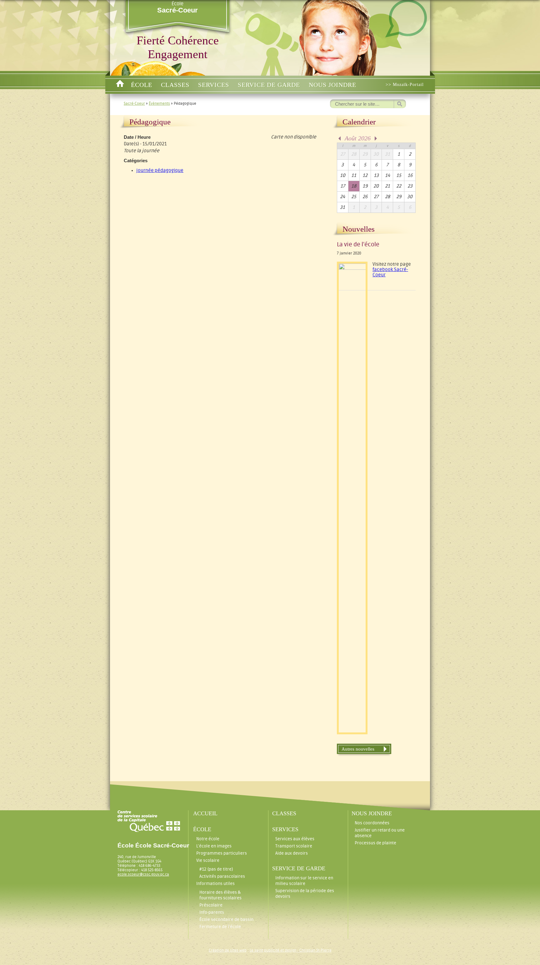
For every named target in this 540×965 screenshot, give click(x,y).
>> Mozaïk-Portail (405, 84)
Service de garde (269, 84)
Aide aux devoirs (291, 853)
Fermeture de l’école (220, 926)
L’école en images (214, 846)
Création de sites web (228, 950)
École (177, 7)
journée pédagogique (159, 170)
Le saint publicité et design (273, 950)
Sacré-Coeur (134, 103)
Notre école (207, 839)
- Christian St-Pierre (314, 950)
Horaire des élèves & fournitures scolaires (220, 895)
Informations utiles (215, 883)
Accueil (120, 85)
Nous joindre (332, 84)
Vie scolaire (207, 860)
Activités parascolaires (222, 876)
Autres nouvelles (358, 748)
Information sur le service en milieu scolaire (304, 880)
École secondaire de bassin (226, 919)
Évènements (159, 103)
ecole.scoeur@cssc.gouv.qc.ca (143, 874)
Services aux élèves (294, 839)
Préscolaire (210, 905)
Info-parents (211, 912)
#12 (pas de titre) (216, 869)
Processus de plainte (375, 843)
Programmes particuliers (221, 853)
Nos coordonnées (372, 823)
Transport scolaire (293, 846)
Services (213, 84)
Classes (175, 84)
